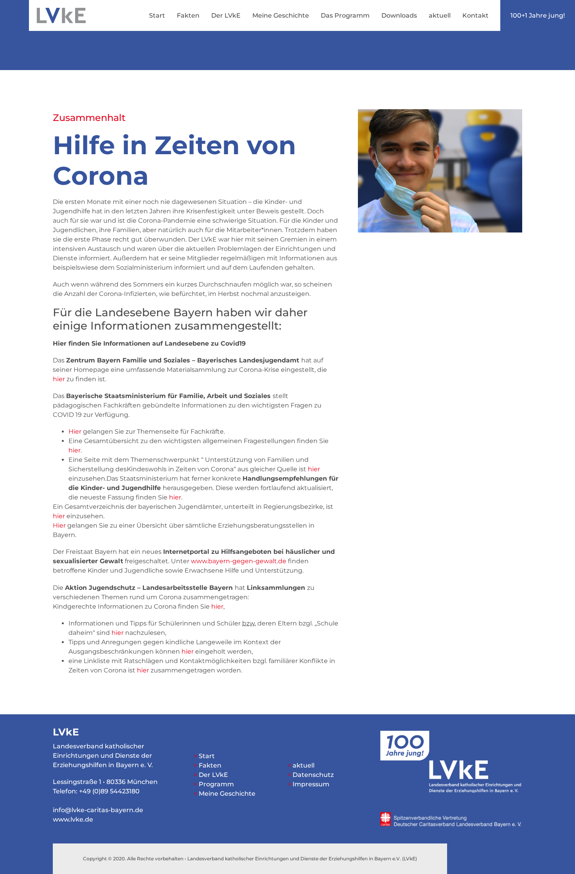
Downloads (399, 15)
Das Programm (345, 15)
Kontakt (475, 15)
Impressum (311, 784)
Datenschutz (313, 774)
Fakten (188, 15)
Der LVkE (226, 15)
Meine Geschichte (280, 15)
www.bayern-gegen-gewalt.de (238, 561)
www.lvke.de (73, 819)
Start (157, 15)
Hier (74, 431)
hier (59, 379)
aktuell (440, 15)
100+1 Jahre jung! (537, 15)
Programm (216, 784)
